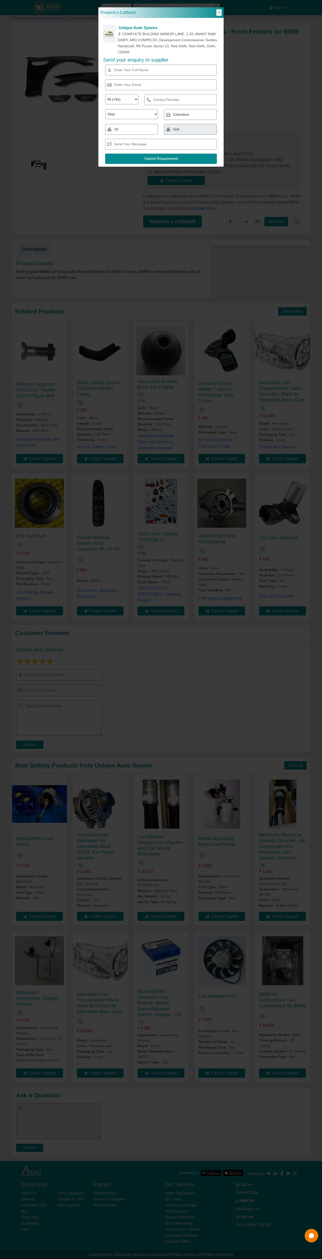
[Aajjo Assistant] (311, 1235)
